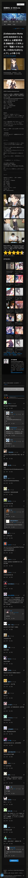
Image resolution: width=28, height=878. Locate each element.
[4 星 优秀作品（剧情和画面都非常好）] (18, 253)
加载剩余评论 (14, 860)
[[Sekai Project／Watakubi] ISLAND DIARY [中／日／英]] (10, 334)
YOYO (15, 849)
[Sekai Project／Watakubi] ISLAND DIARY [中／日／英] (9, 337)
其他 (5, 24)
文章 (10, 21)
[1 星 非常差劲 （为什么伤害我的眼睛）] (6, 253)
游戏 (21, 21)
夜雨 (14, 788)
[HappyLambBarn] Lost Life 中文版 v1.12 (9, 272)
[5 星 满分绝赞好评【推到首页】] (22, 253)
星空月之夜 (12, 847)
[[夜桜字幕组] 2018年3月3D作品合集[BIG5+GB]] (10, 295)
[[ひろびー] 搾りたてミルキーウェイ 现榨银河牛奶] (19, 269)
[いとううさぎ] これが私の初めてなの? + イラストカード (10, 311)
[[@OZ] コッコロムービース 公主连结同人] (19, 321)
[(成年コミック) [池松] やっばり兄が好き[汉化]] (19, 347)
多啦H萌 (14, 56)
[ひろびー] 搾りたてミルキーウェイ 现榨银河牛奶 (19, 272)
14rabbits (5, 353)
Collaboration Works (12, 353)
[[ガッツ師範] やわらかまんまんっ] (19, 282)
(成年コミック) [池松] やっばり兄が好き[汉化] (19, 350)
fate (11, 610)
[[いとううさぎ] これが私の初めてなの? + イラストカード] (10, 308)
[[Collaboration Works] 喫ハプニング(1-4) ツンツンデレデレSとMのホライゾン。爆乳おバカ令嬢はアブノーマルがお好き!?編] (10, 321)
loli (9, 354)
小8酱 (15, 429)
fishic (14, 414)
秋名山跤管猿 (16, 612)
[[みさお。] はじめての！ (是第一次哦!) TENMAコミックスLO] (19, 295)
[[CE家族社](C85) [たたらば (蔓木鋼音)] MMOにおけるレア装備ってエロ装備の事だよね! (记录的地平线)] (10, 347)
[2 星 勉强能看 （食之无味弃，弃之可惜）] (10, 253)
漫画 (17, 21)
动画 (13, 21)
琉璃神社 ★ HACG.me (12, 8)
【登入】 (6, 384)
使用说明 (9, 24)
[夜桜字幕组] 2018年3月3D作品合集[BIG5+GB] (10, 298)
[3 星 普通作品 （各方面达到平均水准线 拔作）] (14, 253)
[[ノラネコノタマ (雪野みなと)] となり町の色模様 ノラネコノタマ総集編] (19, 308)
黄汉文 (15, 511)
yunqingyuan (13, 427)
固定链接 (14, 354)
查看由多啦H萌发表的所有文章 (17, 372)
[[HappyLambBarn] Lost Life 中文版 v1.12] (10, 269)
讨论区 (14, 24)
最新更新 (5, 21)
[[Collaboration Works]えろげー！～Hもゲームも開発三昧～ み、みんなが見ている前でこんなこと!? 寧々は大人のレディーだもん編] (19, 334)
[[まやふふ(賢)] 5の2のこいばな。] (10, 282)
